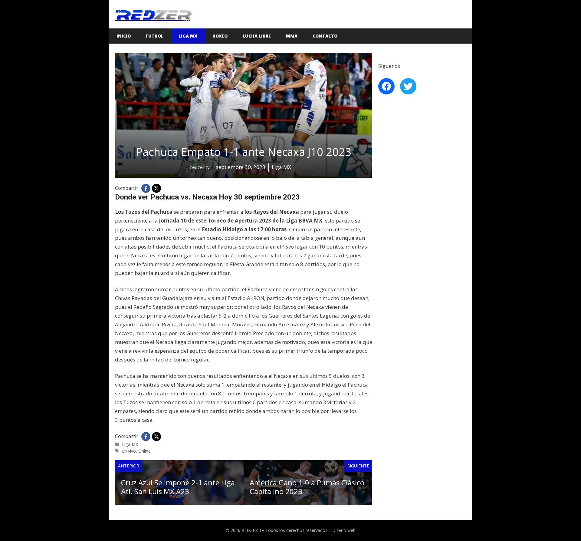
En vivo (129, 451)
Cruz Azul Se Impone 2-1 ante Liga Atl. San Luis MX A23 (178, 486)
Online (144, 451)
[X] (156, 188)
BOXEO (220, 36)
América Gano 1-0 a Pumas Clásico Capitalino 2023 (307, 486)
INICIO (124, 36)
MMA (291, 36)
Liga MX (188, 36)
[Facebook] (145, 188)
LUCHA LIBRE (257, 36)
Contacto (325, 36)
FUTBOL (154, 36)
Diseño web (344, 530)
